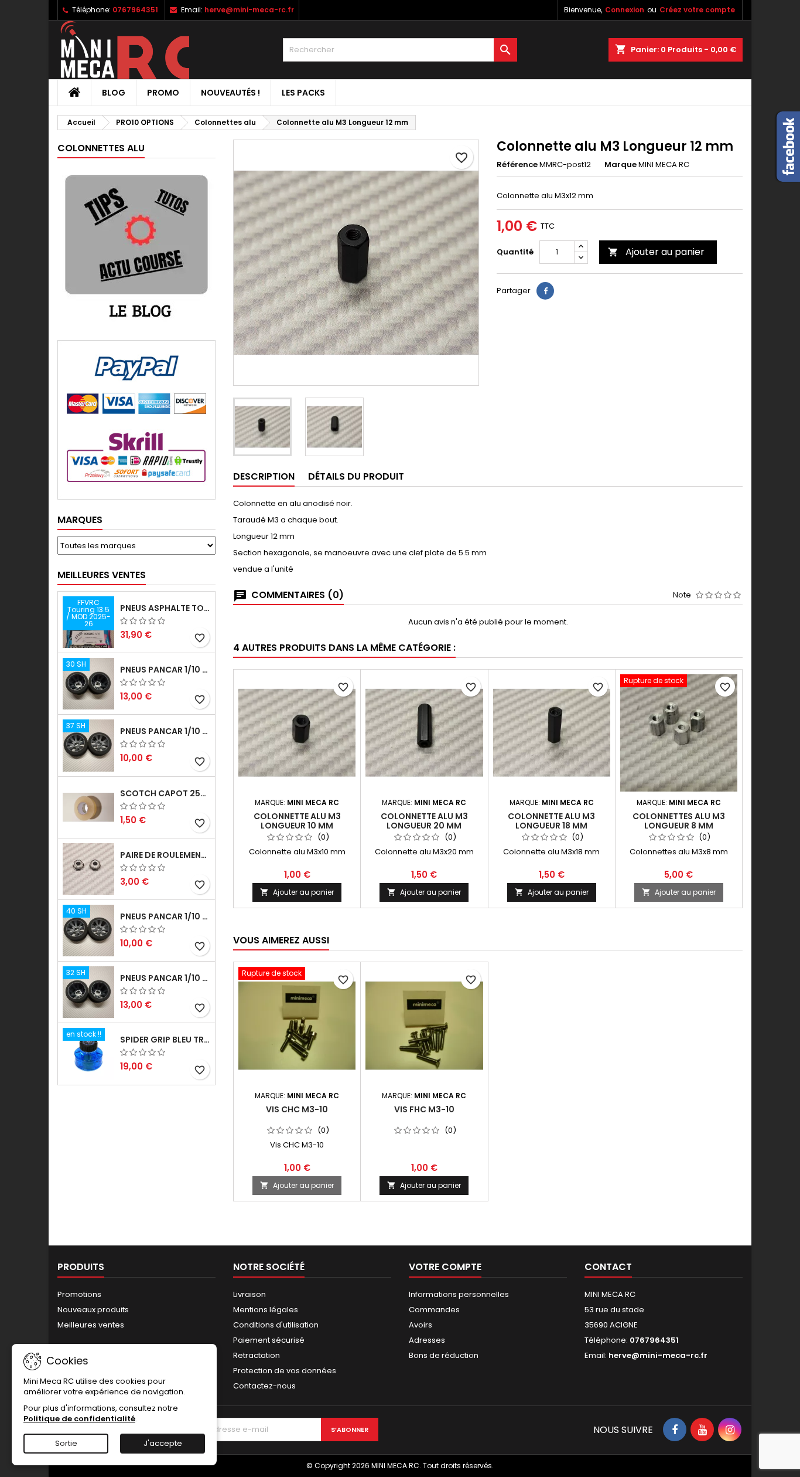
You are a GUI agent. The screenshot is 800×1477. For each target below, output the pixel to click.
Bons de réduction (443, 1355)
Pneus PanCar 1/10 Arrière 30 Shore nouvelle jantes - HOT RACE (165, 669)
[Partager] (545, 291)
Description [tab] (264, 476)
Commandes (434, 1309)
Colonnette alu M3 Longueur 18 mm (551, 820)
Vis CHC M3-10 (297, 1109)
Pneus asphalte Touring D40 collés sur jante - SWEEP (165, 608)
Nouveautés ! (230, 93)
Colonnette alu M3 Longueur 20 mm (424, 820)
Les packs (303, 93)
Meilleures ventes (90, 1324)
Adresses (427, 1340)
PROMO (163, 93)
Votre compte (445, 1267)
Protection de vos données (284, 1370)
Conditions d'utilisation (276, 1324)
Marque (620, 164)
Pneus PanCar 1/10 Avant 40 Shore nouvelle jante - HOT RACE (165, 916)
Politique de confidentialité (79, 1418)
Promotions (79, 1294)
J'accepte (162, 1443)
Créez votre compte (697, 10)
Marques (79, 520)
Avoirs (420, 1324)
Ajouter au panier (656, 252)
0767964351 (135, 10)
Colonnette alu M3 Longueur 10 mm (297, 820)
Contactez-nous (264, 1385)
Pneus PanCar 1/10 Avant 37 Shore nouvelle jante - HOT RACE (165, 731)
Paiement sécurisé (269, 1340)
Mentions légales (265, 1309)
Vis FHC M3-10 (424, 1109)
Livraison (249, 1294)
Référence (517, 164)
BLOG (113, 93)
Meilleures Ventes (101, 575)
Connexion (624, 10)
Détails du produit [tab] (356, 476)
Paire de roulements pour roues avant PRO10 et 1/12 (165, 855)
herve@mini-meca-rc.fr (249, 10)
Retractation (256, 1355)
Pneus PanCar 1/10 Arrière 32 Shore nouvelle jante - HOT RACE (165, 978)
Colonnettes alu (101, 148)
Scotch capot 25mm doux (165, 793)
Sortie (66, 1443)
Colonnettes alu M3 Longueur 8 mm (679, 820)
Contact (608, 1267)
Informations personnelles (459, 1294)
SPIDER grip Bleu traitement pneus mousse (165, 1039)
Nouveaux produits (93, 1309)
